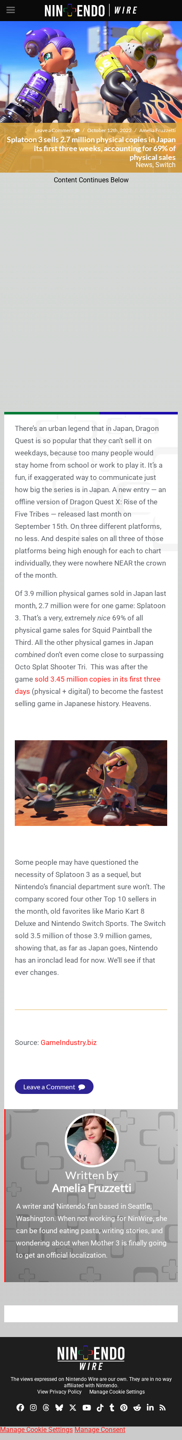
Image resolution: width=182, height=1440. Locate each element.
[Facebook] (20, 1407)
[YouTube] (87, 1407)
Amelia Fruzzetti (157, 130)
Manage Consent (99, 1430)
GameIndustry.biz (69, 1042)
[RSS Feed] (162, 1407)
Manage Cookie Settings (117, 1392)
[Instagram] (33, 1407)
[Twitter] (73, 1407)
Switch (165, 165)
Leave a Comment (54, 130)
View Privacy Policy (59, 1392)
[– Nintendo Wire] (91, 1357)
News (144, 165)
